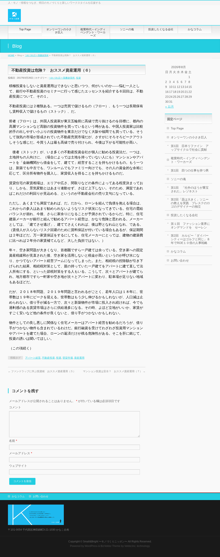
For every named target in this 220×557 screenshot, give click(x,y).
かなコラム (178, 251)
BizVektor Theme (110, 546)
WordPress (91, 546)
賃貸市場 (68, 357)
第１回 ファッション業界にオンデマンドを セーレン (190, 225)
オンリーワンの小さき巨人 (189, 137)
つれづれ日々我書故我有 (37, 55)
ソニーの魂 (178, 179)
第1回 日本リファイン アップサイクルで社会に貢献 (190, 147)
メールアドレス (20, 453)
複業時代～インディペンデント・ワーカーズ (190, 160)
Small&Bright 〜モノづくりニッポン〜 (105, 541)
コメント (15, 407)
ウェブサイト (18, 465)
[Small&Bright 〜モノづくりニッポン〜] (14, 17)
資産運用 (79, 357)
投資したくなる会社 (184, 215)
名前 (13, 440)
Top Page (177, 128)
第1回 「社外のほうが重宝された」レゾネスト (190, 189)
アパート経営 (33, 357)
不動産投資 (48, 357)
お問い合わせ (180, 260)
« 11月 (169, 106)
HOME (11, 55)
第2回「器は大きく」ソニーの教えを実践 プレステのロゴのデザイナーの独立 (190, 203)
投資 (78, 78)
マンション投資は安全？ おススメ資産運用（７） (114, 371)
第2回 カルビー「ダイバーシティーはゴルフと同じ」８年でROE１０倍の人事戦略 (190, 239)
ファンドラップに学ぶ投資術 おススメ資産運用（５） (42, 371)
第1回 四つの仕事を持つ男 (190, 170)
